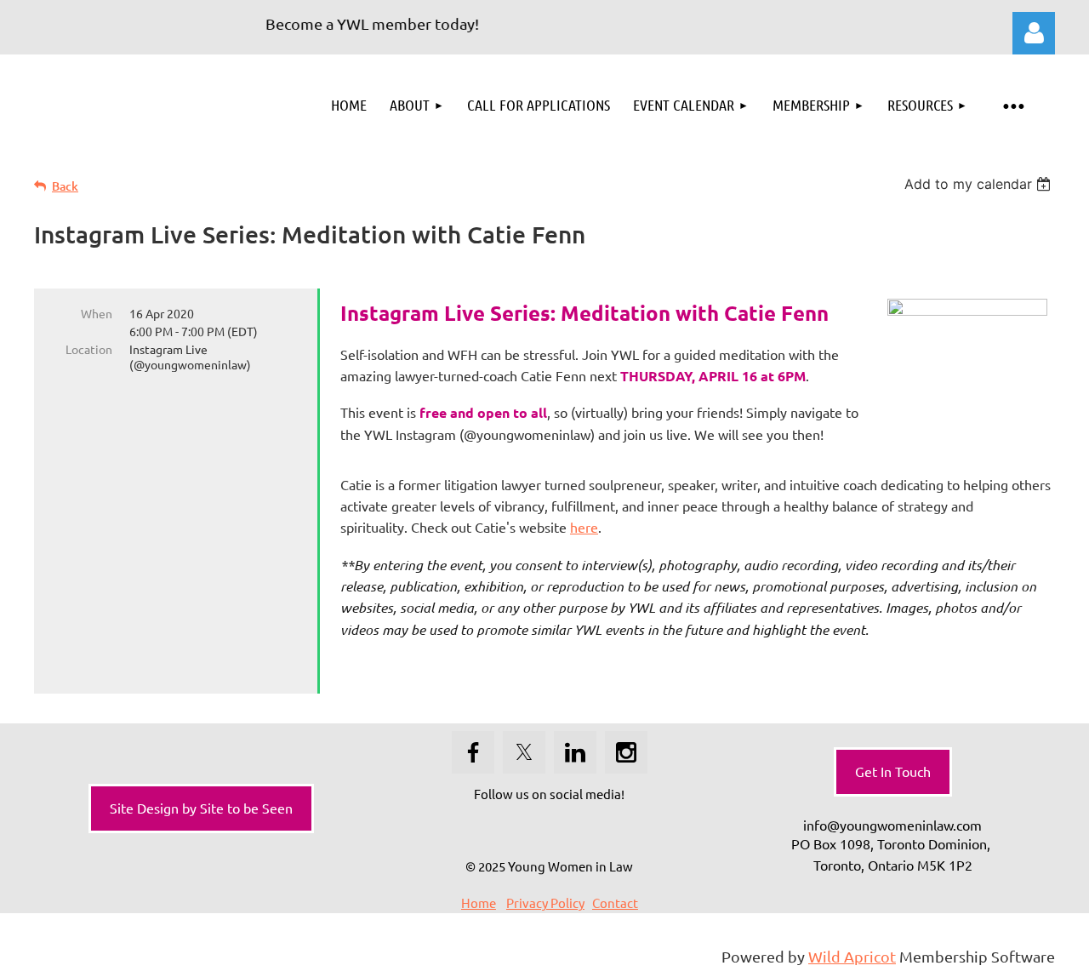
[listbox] (979, 184)
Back (65, 186)
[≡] (1012, 105)
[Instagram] (626, 752)
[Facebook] (473, 752)
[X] (524, 752)
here (584, 526)
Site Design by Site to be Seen (201, 807)
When (96, 313)
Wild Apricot (852, 956)
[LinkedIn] (575, 752)
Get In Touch (893, 771)
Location (89, 349)
